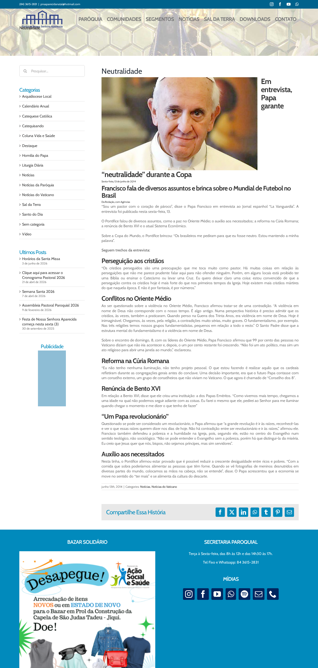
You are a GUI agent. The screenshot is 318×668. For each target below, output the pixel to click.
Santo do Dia (32, 214)
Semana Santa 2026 (38, 291)
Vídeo (26, 234)
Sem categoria (33, 224)
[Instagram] (189, 594)
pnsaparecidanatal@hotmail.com (60, 4)
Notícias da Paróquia (38, 185)
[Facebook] (203, 594)
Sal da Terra (31, 204)
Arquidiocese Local (36, 96)
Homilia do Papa (35, 155)
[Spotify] (244, 594)
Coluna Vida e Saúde (38, 136)
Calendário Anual (35, 106)
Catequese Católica (37, 116)
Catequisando (33, 126)
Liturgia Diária (32, 165)
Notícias (145, 486)
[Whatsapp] (231, 594)
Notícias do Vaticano (164, 486)
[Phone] (273, 594)
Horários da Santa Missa (41, 259)
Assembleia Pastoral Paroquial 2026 (50, 305)
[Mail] (258, 594)
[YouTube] (217, 594)
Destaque (29, 146)
